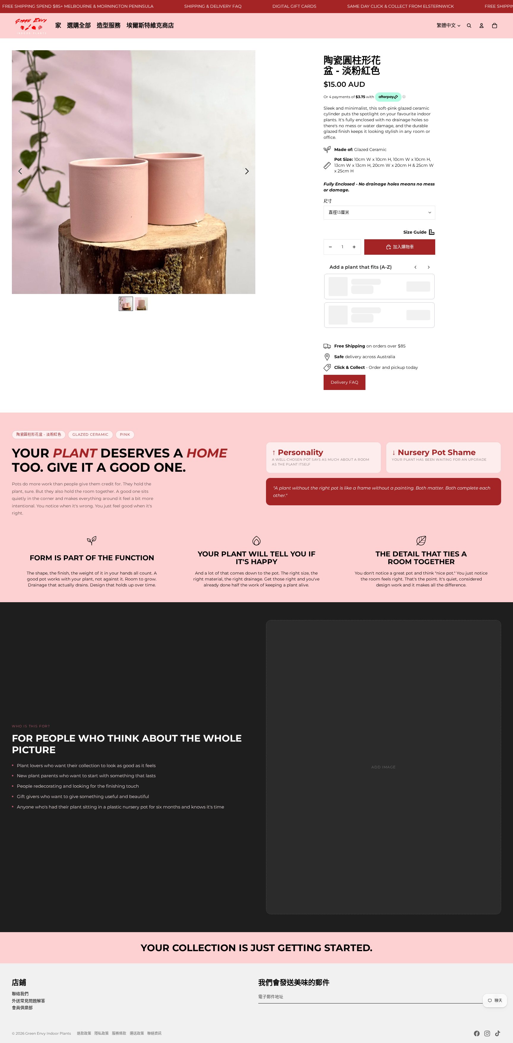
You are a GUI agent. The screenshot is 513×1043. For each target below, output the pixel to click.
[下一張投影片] (248, 172)
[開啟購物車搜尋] (469, 25)
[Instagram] (487, 1033)
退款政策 (84, 1033)
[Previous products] (415, 267)
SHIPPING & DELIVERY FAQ (190, 6)
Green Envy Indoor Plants (48, 1033)
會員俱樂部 (22, 1007)
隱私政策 (101, 1033)
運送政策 (137, 1033)
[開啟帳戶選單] (481, 25)
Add (421, 286)
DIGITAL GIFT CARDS (272, 6)
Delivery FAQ (344, 382)
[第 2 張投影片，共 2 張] (141, 303)
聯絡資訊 (154, 1033)
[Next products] (428, 267)
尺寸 (328, 201)
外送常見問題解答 (28, 1000)
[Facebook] (476, 1033)
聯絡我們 (20, 993)
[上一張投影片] (18, 172)
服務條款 (119, 1033)
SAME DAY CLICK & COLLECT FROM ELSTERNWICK (378, 6)
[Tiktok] (497, 1033)
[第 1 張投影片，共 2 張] (125, 303)
